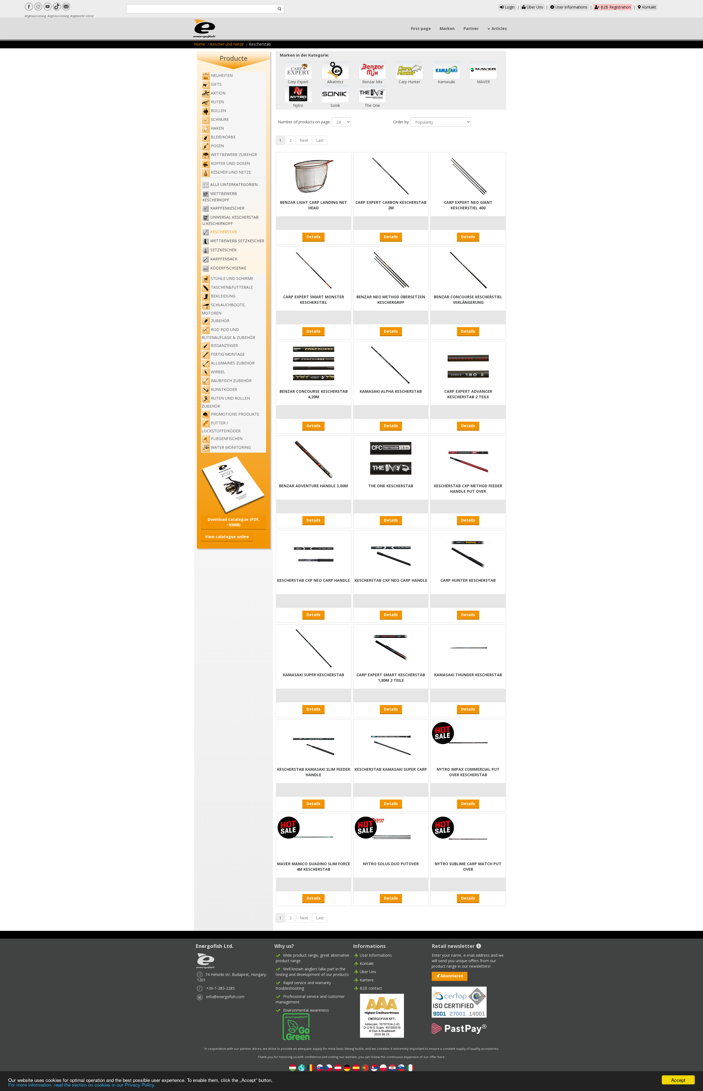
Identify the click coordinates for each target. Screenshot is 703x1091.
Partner (471, 28)
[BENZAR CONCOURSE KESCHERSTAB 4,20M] (313, 364)
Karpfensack (223, 258)
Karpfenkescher (227, 208)
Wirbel (218, 371)
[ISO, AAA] (459, 998)
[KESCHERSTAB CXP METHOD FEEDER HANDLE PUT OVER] (468, 458)
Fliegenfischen (226, 438)
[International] (302, 1067)
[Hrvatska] (392, 1067)
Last (320, 140)
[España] (356, 1067)
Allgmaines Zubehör (233, 363)
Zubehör (220, 320)
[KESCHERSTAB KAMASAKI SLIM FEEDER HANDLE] (313, 742)
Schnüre (220, 119)
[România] (311, 1067)
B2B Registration (615, 7)
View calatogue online (227, 536)
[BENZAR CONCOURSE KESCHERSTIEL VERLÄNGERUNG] (468, 269)
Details (313, 236)
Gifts (216, 84)
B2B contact (371, 988)
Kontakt (648, 7)
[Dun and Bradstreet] (378, 1015)
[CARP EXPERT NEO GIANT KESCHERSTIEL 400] (468, 175)
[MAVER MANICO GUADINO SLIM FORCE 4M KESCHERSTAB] (313, 836)
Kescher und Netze (227, 44)
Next (304, 140)
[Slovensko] (320, 1067)
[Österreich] (338, 1067)
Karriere (367, 980)
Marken (447, 28)
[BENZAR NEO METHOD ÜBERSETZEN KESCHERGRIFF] (390, 269)
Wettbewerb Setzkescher (237, 240)
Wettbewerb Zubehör (234, 154)
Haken (217, 128)
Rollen (218, 110)
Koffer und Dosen (230, 163)
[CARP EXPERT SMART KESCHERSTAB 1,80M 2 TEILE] (390, 647)
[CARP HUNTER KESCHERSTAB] (468, 553)
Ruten (217, 101)
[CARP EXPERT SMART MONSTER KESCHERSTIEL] (313, 269)
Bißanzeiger (224, 345)
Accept (678, 1079)
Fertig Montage (228, 354)
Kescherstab (223, 231)
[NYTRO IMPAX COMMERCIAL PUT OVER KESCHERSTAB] (468, 742)
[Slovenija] (401, 1067)
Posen (217, 145)
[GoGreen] (293, 1026)
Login (509, 7)
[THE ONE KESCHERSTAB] (390, 458)
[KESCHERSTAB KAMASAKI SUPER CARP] (390, 742)
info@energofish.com (225, 996)
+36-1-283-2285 (220, 988)
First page (421, 28)
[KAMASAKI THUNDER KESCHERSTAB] (468, 647)
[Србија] (374, 1067)
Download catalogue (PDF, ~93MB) (234, 522)
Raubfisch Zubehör (231, 380)
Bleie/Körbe (223, 137)
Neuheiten (222, 75)
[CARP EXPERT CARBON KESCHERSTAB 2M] (390, 175)
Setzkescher (223, 249)
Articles (499, 28)
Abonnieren (451, 975)
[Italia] (410, 1067)
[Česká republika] (329, 1067)
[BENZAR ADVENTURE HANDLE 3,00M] (313, 458)
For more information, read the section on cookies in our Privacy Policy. (81, 1084)
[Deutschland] (347, 1067)
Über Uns (534, 7)
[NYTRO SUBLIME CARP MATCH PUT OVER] (468, 836)
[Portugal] (365, 1067)
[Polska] (383, 1067)
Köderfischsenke (228, 268)
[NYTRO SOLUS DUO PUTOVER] (390, 836)
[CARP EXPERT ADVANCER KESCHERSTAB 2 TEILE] (468, 364)
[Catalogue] (233, 484)
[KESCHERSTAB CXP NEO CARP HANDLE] (313, 553)
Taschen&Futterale (232, 287)
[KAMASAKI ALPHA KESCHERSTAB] (390, 364)
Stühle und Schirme (232, 278)
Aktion (218, 93)
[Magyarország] (293, 1067)
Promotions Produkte (235, 414)
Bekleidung (223, 296)
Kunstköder (224, 389)
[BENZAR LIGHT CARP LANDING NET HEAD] (313, 175)
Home (199, 44)
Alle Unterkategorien (234, 184)
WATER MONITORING (231, 447)
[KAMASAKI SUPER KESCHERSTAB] (313, 647)
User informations (570, 7)
